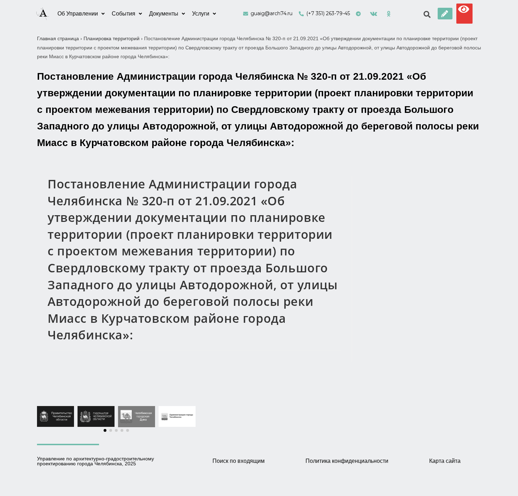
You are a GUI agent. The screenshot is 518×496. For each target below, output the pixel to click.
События (123, 14)
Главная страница (58, 38)
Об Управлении (77, 14)
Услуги (200, 14)
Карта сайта (445, 461)
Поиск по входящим (238, 461)
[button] (445, 13)
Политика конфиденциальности (347, 461)
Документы (163, 14)
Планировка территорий (112, 38)
